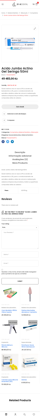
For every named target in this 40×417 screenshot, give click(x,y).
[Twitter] (7, 141)
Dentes (24, 380)
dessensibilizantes (15, 135)
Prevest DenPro (11, 75)
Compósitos (34, 13)
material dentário (27, 135)
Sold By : (4, 85)
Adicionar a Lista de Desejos (16, 114)
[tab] (20, 152)
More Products (20, 162)
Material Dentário (13, 13)
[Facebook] (3, 141)
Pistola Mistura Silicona (7, 346)
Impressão (5, 342)
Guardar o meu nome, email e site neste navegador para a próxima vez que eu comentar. (19, 273)
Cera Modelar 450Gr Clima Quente (9, 311)
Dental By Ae (11, 85)
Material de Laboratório (9, 307)
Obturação (24, 13)
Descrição (20, 152)
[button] (36, 4)
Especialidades (26, 342)
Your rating (5, 224)
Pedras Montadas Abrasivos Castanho (29, 311)
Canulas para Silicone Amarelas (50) (10, 381)
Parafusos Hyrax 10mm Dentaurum (28, 346)
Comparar (10, 120)
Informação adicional (20, 155)
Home (3, 13)
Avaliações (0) (20, 159)
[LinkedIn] (12, 141)
